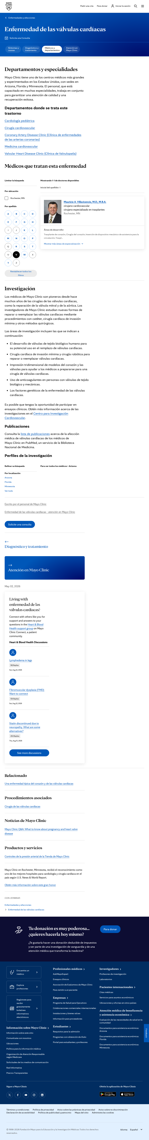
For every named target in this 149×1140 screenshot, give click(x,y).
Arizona (8, 477)
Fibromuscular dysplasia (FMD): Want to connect (26, 691)
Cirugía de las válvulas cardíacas (22, 806)
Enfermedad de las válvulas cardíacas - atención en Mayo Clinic (40, 511)
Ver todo (9, 490)
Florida (8, 482)
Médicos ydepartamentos (52, 49)
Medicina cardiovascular (21, 146)
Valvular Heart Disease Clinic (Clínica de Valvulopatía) (40, 153)
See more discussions (29, 752)
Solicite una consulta (19, 524)
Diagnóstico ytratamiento (31, 49)
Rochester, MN (17, 198)
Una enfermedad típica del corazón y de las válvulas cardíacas (39, 783)
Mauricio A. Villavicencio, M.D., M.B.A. (85, 201)
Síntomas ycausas (13, 49)
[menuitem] (13, 49)
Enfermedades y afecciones (21, 17)
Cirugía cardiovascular (20, 128)
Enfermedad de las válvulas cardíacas (55, 29)
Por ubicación (11, 191)
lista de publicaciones (35, 434)
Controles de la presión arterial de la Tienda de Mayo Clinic (37, 856)
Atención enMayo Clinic (72, 49)
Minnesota (10, 486)
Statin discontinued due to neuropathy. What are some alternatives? (24, 727)
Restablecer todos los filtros (20, 273)
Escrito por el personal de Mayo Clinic (25, 504)
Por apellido (11, 206)
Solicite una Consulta (20, 38)
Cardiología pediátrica (19, 121)
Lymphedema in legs (20, 660)
